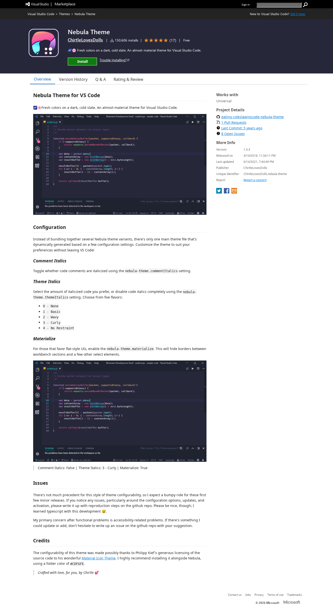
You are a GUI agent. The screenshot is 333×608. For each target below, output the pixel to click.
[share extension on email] (234, 192)
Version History (73, 79)
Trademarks (294, 595)
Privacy (259, 595)
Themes (64, 14)
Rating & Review (128, 79)
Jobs (248, 595)
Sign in (246, 4)
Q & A (100, 79)
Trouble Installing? (113, 60)
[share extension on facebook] (227, 192)
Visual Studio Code (41, 14)
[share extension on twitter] (219, 192)
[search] (305, 4)
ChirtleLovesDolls (85, 40)
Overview (42, 79)
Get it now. (297, 14)
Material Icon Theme (99, 558)
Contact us (235, 595)
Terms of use (275, 595)
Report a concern (255, 180)
